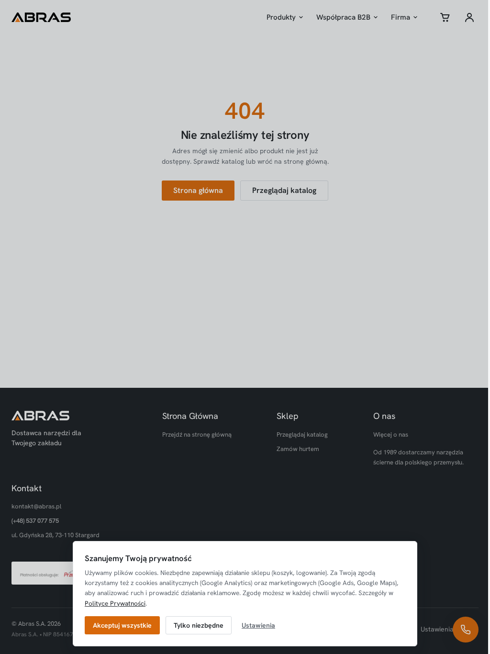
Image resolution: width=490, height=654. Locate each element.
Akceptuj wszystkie (122, 625)
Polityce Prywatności (115, 603)
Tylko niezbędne (198, 625)
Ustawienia (258, 625)
